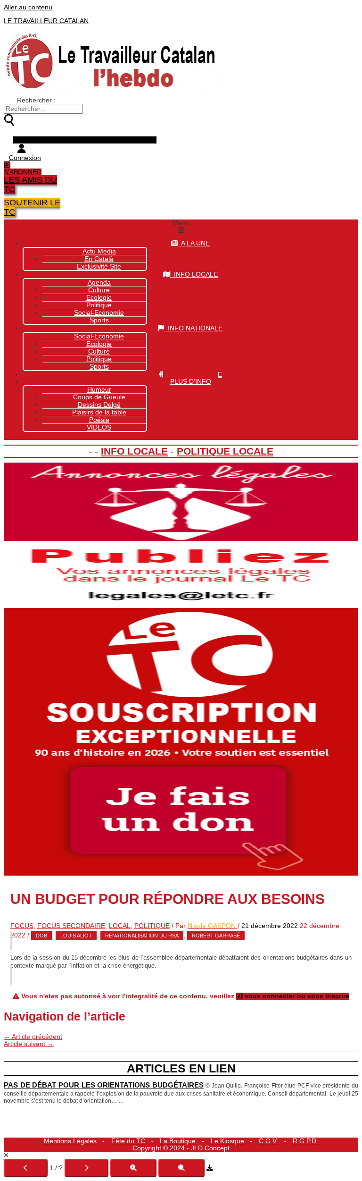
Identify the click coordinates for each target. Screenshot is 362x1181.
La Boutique (178, 1141)
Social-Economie (99, 312)
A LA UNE (194, 243)
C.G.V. (268, 1141)
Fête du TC (128, 1141)
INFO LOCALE (194, 274)
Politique (99, 359)
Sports (99, 320)
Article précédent (33, 1036)
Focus (21, 925)
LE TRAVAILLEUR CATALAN (46, 21)
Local (120, 925)
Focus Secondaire (71, 925)
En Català (99, 258)
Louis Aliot (76, 935)
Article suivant (29, 1043)
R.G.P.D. (305, 1141)
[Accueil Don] (181, 873)
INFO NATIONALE (193, 328)
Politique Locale (225, 451)
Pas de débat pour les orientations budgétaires (104, 1085)
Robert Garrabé (216, 935)
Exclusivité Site (99, 266)
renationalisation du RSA (142, 935)
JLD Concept (210, 1148)
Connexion (25, 157)
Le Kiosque (227, 1141)
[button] (181, 226)
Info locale (134, 451)
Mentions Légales (70, 1141)
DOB (41, 935)
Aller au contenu (28, 7)
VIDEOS (99, 427)
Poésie (99, 419)
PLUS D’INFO (190, 381)
